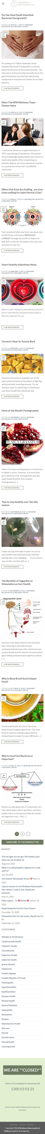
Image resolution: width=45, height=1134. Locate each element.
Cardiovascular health (11, 941)
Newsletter (7, 1014)
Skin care (6, 1028)
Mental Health (8, 1001)
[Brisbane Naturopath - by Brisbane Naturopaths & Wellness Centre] (22, 3)
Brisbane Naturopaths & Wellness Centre (17, 25)
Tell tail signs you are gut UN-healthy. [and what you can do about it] (20, 858)
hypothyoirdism (8, 991)
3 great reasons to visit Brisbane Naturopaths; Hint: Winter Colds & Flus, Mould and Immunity (22, 889)
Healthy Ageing (9, 973)
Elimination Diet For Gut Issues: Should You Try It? (22, 918)
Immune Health (8, 996)
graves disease (8, 964)
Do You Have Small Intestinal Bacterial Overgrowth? (17, 16)
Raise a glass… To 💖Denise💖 (15, 900)
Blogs (22, 1125)
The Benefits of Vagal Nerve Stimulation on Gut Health (17, 582)
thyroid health (8, 1042)
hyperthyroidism (9, 987)
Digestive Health (9, 955)
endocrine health (9, 959)
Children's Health (9, 946)
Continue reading (12, 88)
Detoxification (8, 950)
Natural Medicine (9, 1005)
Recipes (5, 1019)
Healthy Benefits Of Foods (14, 978)
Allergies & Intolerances (12, 937)
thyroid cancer (8, 1037)
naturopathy (7, 1010)
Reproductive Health (11, 1023)
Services (14, 1125)
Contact (31, 1125)
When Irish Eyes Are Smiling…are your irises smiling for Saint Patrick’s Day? (22, 191)
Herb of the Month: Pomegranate (20, 410)
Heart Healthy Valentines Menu (19, 264)
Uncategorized (8, 1046)
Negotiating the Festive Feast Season (18, 908)
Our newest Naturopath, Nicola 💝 (17, 878)
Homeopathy (7, 982)
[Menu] (3, 3)
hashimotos (7, 969)
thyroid (5, 1033)
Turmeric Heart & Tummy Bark (18, 341)
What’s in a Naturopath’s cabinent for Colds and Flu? (21, 869)
